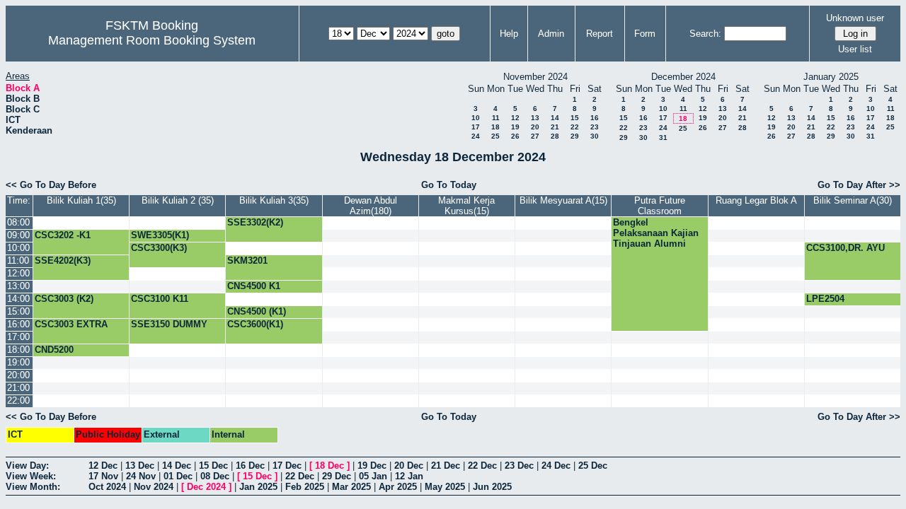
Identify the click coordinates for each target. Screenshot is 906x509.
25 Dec (592, 465)
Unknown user (855, 18)
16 (594, 118)
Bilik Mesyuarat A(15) (563, 200)
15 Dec (213, 465)
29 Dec (336, 476)
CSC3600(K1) (255, 324)
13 (535, 118)
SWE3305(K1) (160, 235)
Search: (705, 33)
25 (495, 136)
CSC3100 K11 (159, 298)
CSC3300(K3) (159, 247)
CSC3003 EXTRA (71, 324)
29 (574, 136)
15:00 (18, 311)
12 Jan (409, 476)
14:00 (18, 298)
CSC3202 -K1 (63, 235)
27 (535, 136)
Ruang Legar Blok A (756, 200)
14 (555, 118)
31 (663, 137)
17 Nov (103, 476)
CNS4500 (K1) (256, 311)
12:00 (18, 273)
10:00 (18, 247)
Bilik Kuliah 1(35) (81, 200)
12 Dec (102, 465)
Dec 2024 (206, 486)
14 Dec (176, 465)
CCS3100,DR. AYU (845, 247)
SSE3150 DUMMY (169, 324)
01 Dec (178, 476)
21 (555, 127)
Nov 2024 (153, 486)
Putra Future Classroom (659, 205)
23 (594, 127)
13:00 (18, 286)
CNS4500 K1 (253, 286)
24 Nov (141, 476)
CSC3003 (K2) (64, 298)
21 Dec (445, 465)
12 (515, 118)
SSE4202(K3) (63, 260)
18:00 (18, 349)
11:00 (18, 260)
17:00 (18, 337)
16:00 (18, 324)
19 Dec (371, 465)
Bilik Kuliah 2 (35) (178, 200)
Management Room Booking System (152, 40)
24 (475, 136)
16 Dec (250, 465)
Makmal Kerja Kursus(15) (466, 205)
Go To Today (448, 185)
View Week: (31, 476)
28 (555, 136)
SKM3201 (247, 260)
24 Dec (555, 465)
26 (515, 136)
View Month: (33, 486)
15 (574, 118)
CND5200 (54, 349)
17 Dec (287, 465)
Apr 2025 (398, 486)
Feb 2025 (304, 486)
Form (644, 33)
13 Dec (139, 465)
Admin (551, 33)
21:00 (18, 387)
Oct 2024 (107, 486)
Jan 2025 (258, 486)
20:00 (18, 375)
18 (495, 127)
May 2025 (445, 486)
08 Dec (214, 476)
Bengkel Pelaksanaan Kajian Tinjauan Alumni (656, 233)
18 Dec (329, 465)
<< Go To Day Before (51, 185)
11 (496, 118)
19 (515, 127)
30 (594, 136)
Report (599, 33)
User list (855, 49)
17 (475, 127)
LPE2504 (825, 298)
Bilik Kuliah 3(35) (274, 200)
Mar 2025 (351, 486)
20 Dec (408, 465)
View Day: (27, 465)
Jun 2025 (492, 486)
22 (574, 127)
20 (535, 127)
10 (475, 118)
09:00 (18, 235)
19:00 (18, 362)
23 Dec (519, 465)
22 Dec (482, 465)
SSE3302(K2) (255, 222)
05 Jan (373, 476)
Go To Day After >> (859, 185)
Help (509, 33)
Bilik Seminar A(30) (852, 200)
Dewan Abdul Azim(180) (370, 205)
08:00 (18, 222)
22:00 (18, 400)
